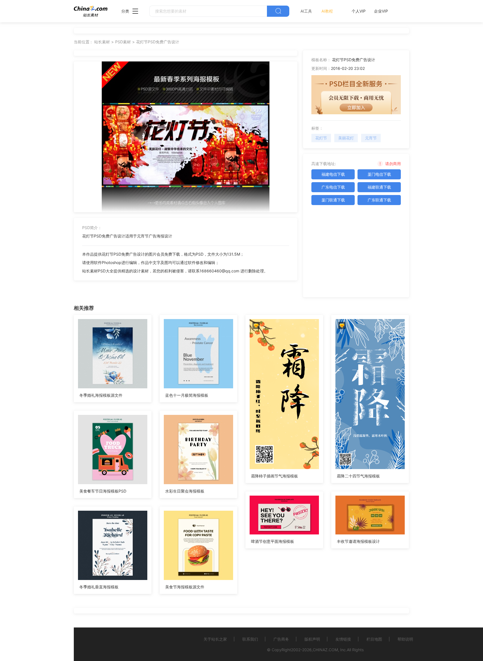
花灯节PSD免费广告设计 (157, 41)
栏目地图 (374, 639)
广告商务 (281, 639)
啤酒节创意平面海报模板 (272, 541)
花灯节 (321, 137)
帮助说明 (405, 639)
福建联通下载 (379, 187)
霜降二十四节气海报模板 (358, 476)
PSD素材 (123, 41)
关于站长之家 (215, 639)
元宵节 (371, 137)
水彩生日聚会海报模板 (184, 491)
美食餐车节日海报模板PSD (102, 491)
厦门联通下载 (333, 200)
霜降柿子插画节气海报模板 (274, 476)
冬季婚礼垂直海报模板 (99, 586)
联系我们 (250, 639)
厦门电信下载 (379, 174)
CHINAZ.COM (325, 649)
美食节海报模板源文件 (184, 586)
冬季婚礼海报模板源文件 (100, 395)
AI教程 (327, 11)
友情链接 (343, 639)
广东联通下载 (379, 200)
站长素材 (102, 41)
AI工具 (306, 11)
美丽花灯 (346, 137)
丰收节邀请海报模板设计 (358, 541)
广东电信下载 (333, 187)
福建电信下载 (333, 174)
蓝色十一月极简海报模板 (186, 395)
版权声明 (312, 639)
